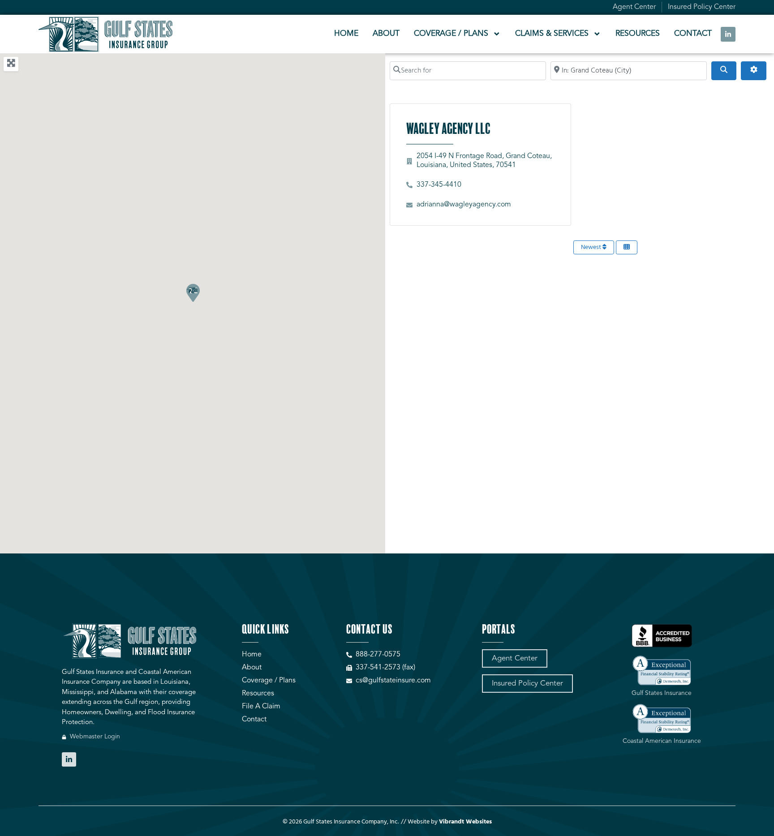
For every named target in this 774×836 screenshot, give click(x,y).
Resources (637, 34)
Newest (591, 247)
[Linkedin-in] (728, 34)
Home (346, 34)
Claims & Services (552, 34)
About (386, 34)
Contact (693, 34)
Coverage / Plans (451, 34)
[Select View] (626, 247)
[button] (192, 292)
